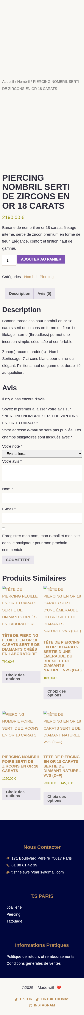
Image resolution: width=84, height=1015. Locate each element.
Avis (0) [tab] (44, 293)
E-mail (9, 509)
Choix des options (15, 677)
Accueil (8, 82)
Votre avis (12, 461)
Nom (7, 489)
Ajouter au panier (41, 259)
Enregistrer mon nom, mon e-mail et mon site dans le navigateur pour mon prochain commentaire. (41, 543)
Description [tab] (19, 293)
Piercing (47, 277)
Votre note (12, 446)
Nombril (23, 82)
